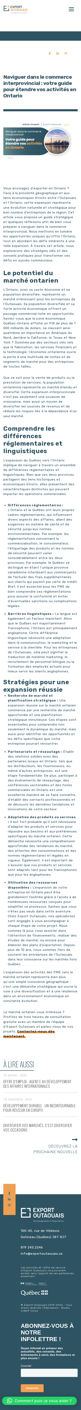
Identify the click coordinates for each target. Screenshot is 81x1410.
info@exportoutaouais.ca (42, 1254)
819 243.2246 (32, 1247)
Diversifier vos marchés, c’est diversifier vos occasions (37, 1128)
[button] (39, 1401)
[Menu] (71, 9)
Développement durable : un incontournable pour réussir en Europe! (39, 1108)
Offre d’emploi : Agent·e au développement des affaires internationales (37, 1084)
